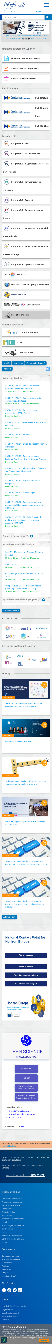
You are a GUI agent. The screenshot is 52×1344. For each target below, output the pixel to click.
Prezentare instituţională (12, 1202)
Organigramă (7, 1208)
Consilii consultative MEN (23, 78)
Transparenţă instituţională (13, 1219)
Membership (7, 1215)
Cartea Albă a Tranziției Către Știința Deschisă (26, 1087)
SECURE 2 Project (16, 1117)
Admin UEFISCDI (41, 11)
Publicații (7, 368)
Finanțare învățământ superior (25, 58)
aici (22, 1126)
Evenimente (7, 1262)
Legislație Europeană (10, 1313)
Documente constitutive (12, 1198)
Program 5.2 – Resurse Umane (25, 153)
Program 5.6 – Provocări (22, 200)
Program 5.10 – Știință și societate (27, 264)
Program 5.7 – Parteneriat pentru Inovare (23, 214)
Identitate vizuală (9, 1276)
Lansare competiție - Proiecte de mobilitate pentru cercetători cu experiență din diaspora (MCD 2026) (24, 904)
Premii (4, 1222)
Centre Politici (7, 1229)
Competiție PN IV (10, 775)
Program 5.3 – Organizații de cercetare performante (26, 167)
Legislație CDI (7, 1309)
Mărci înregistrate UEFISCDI (13, 1225)
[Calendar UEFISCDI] (48, 369)
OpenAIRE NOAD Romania (19, 1111)
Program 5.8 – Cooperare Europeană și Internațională (25, 232)
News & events (26, 967)
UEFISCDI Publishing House (13, 1239)
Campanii (5, 1272)
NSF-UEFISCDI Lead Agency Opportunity (30, 284)
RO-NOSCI (26, 1078)
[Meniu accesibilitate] (4, 1340)
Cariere (5, 1232)
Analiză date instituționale (24, 68)
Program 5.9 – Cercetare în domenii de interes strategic (25, 250)
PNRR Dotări (41, 98)
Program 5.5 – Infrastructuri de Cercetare (22, 186)
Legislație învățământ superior (14, 1306)
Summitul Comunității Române (18, 741)
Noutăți (6, 363)
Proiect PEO (8, 697)
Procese (5, 1319)
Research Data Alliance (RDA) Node (23, 1114)
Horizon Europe (18, 294)
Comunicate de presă (36, 363)
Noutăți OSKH (26, 1069)
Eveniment (8, 735)
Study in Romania (30, 332)
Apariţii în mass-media (11, 1259)
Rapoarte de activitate (11, 1205)
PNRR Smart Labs (41, 112)
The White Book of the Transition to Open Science (26, 1096)
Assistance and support (26, 984)
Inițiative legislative (10, 1316)
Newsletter (18, 363)
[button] (3, 31)
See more (26, 955)
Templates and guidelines (26, 975)
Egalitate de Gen (8, 1212)
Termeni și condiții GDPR (12, 1235)
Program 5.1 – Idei (20, 143)
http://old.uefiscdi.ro (10, 1146)
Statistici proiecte (20, 315)
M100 (19, 342)
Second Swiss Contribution (21, 306)
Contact (5, 1242)
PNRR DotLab (42, 126)
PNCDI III (21, 274)
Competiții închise (11, 610)
